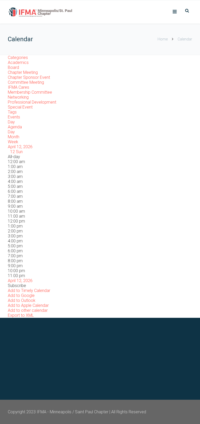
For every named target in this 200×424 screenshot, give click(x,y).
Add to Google (21, 295)
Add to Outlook (21, 300)
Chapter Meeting (23, 72)
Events (14, 117)
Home (163, 39)
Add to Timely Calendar (29, 290)
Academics (18, 62)
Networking (18, 97)
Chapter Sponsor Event (29, 77)
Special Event (20, 107)
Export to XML (21, 315)
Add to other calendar (28, 310)
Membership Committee (30, 92)
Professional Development (32, 102)
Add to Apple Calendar (28, 305)
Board (13, 67)
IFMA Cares (18, 87)
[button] (17, 285)
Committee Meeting (26, 82)
